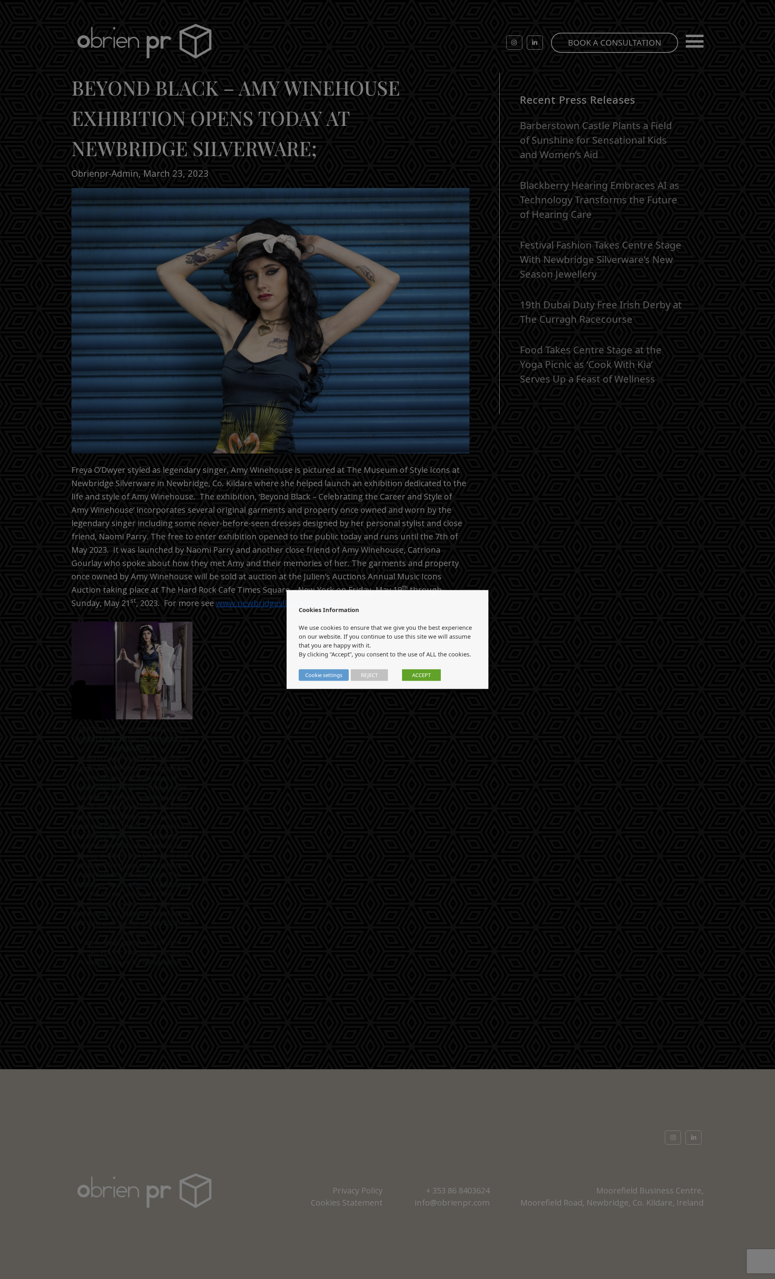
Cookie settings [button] (323, 675)
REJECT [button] (369, 675)
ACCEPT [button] (421, 675)
